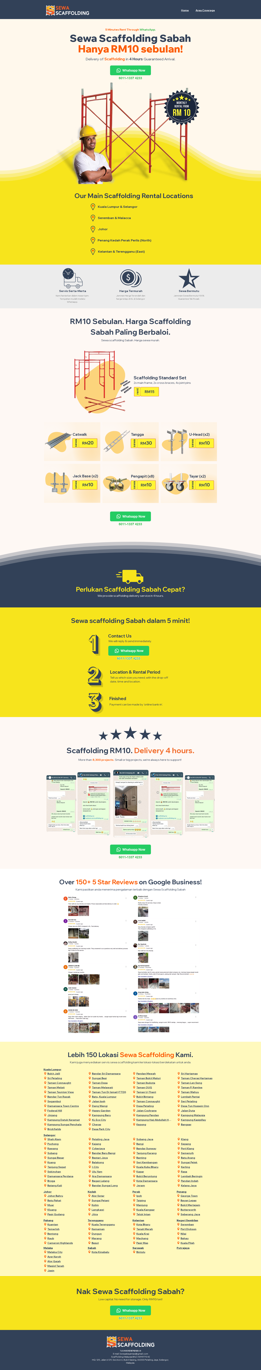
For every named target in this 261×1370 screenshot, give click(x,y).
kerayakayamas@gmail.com (134, 1353)
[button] (205, 10)
